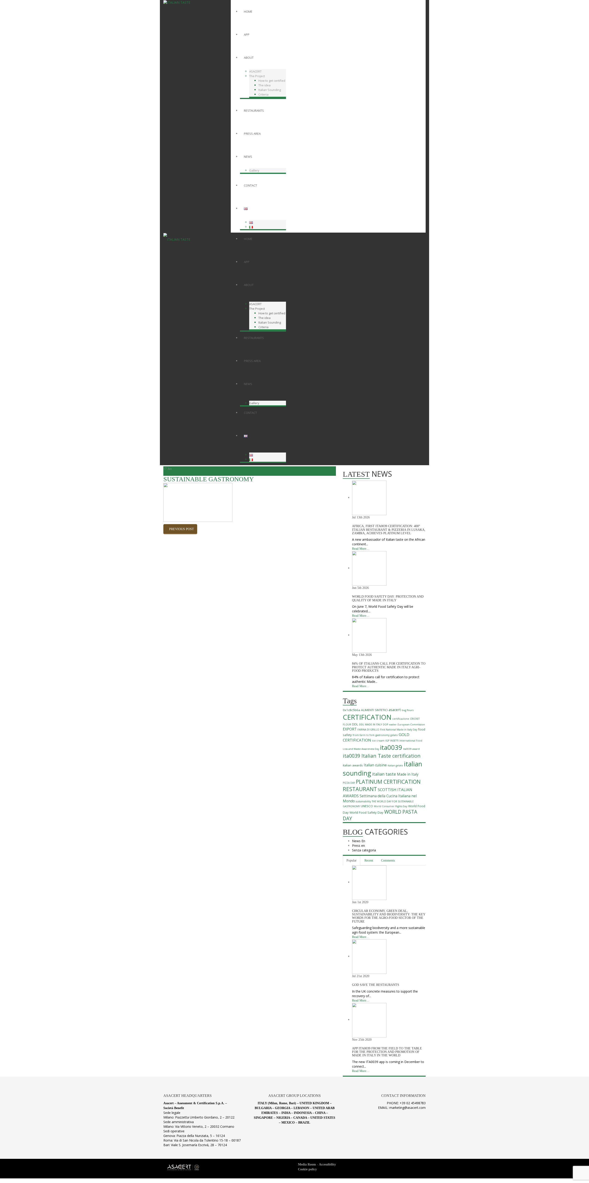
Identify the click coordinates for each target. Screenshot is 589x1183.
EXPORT (350, 729)
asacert (395, 709)
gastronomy (382, 735)
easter (393, 724)
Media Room (307, 1164)
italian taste (384, 774)
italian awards (353, 765)
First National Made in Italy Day (398, 729)
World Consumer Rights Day (390, 806)
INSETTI (394, 740)
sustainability (363, 801)
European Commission (411, 724)
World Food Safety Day (366, 812)
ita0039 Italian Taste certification (382, 755)
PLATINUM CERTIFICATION (388, 781)
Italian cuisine (375, 765)
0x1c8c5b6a (351, 710)
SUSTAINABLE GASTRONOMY (208, 479)
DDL (355, 724)
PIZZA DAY (349, 782)
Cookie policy (307, 1169)
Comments (388, 860)
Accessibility (327, 1164)
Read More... (360, 548)
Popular (351, 860)
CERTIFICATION (367, 717)
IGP (387, 740)
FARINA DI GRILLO (368, 729)
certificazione (400, 718)
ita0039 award (411, 749)
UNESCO (367, 806)
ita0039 (391, 747)
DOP (385, 724)
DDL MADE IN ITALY (370, 724)
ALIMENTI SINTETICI (374, 710)
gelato (394, 735)
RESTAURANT (360, 789)
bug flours (407, 710)
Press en (358, 845)
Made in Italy (408, 774)
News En (358, 841)
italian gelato (395, 765)
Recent (368, 860)
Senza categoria (364, 850)
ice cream (378, 740)
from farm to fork (364, 735)
